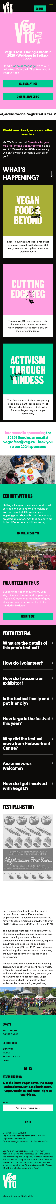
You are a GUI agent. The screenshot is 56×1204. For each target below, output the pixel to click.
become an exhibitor (28, 533)
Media (6, 1053)
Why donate (10, 1030)
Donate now (10, 1034)
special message (24, 65)
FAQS (6, 1060)
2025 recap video (28, 83)
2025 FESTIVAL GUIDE (28, 96)
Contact (8, 1049)
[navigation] (8, 7)
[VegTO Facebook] (30, 1068)
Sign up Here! (28, 616)
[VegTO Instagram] (25, 1068)
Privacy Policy (11, 1056)
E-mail (6, 1102)
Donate (39, 8)
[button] (49, 5)
